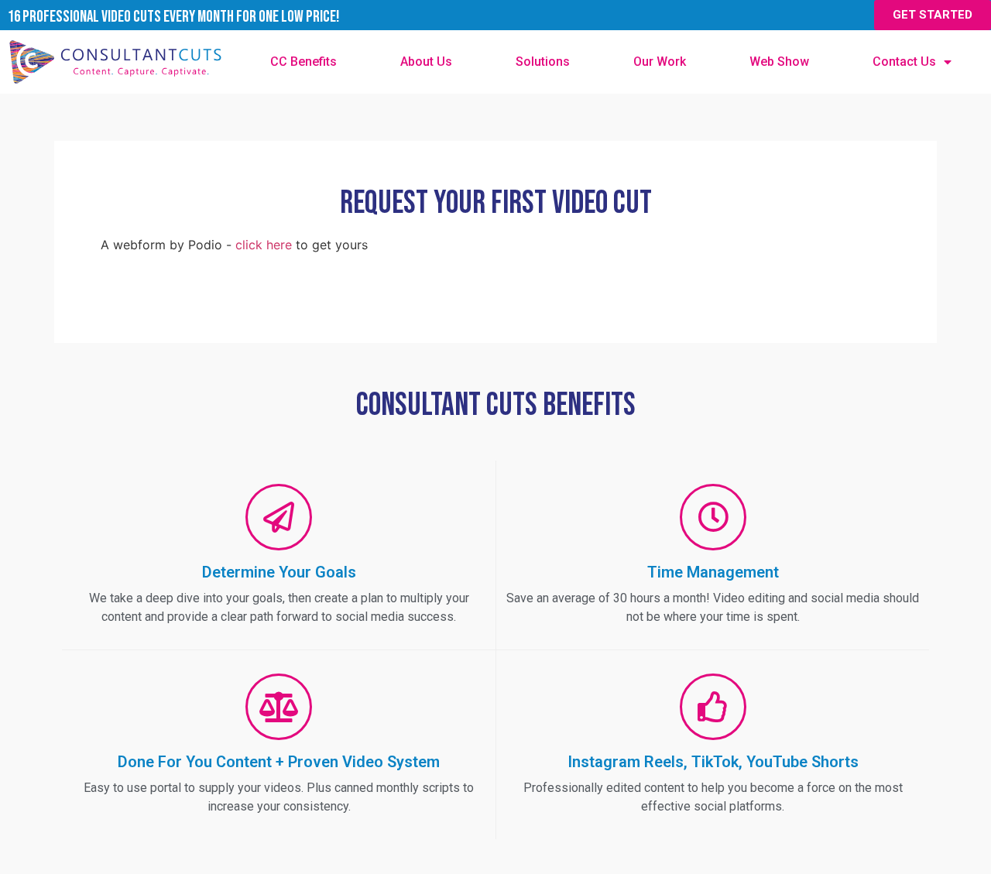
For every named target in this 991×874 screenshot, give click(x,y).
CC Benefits (303, 61)
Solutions (543, 61)
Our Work (659, 61)
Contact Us (904, 61)
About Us (426, 61)
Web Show (779, 61)
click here (263, 244)
